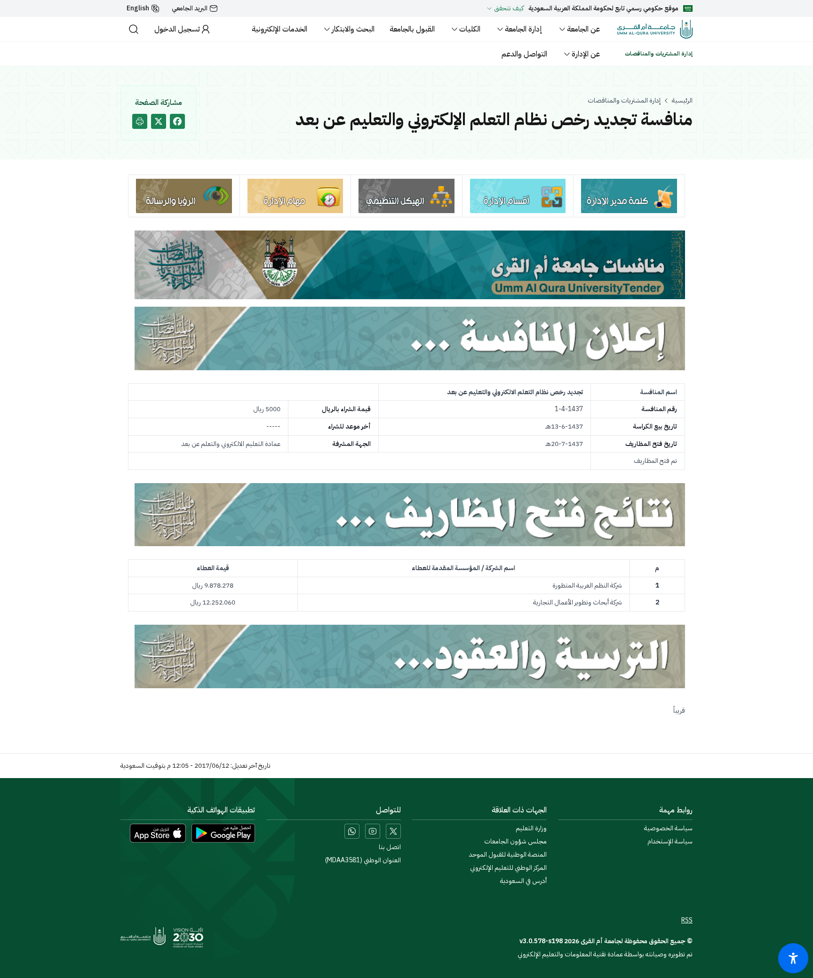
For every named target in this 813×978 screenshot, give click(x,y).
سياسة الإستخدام (670, 841)
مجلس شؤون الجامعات (515, 841)
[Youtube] (372, 831)
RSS (687, 920)
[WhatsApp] (351, 831)
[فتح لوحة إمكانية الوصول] (793, 958)
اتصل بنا (390, 847)
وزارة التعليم (531, 828)
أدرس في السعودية (523, 881)
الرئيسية (682, 100)
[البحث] (133, 29)
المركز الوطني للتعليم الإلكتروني (508, 868)
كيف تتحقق (509, 8)
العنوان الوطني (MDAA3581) (363, 860)
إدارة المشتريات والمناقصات (624, 100)
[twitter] (158, 121)
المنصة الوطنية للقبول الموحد (508, 854)
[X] (393, 831)
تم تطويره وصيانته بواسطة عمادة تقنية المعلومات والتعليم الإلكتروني (605, 954)
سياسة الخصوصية (668, 828)
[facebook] (177, 121)
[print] (139, 121)
